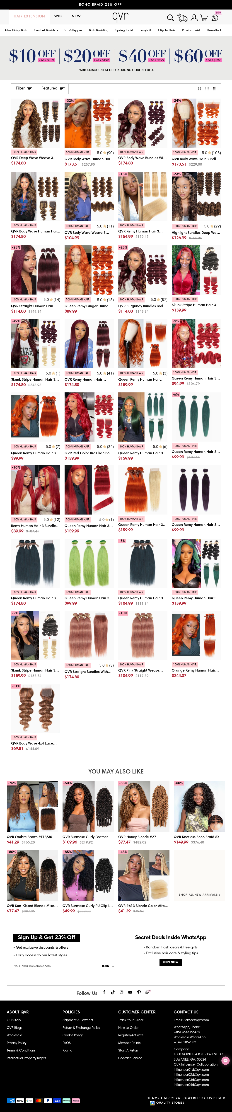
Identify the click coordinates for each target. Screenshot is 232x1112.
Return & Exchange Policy (81, 1028)
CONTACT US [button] (186, 1012)
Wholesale (14, 1035)
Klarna (67, 1050)
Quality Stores (170, 1103)
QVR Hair (161, 1098)
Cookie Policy (72, 1035)
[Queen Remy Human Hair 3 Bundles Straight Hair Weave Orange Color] (35, 417)
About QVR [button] (18, 1012)
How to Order (128, 1028)
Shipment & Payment (78, 1020)
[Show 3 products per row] (207, 89)
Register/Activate (130, 1035)
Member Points (129, 1043)
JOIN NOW (171, 962)
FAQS (67, 1043)
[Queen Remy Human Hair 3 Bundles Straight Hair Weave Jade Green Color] (196, 452)
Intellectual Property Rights (26, 1058)
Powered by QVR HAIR (204, 1098)
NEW (76, 16)
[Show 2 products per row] (199, 89)
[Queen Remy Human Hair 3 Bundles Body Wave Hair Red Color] (196, 379)
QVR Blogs (14, 1028)
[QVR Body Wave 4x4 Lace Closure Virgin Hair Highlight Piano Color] (35, 744)
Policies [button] (71, 1012)
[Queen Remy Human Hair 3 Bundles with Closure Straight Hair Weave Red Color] (89, 490)
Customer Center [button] (137, 1012)
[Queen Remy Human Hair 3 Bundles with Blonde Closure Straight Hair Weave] (142, 490)
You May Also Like (116, 772)
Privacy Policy (16, 1043)
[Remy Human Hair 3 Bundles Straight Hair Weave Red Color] (35, 526)
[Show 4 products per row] (216, 89)
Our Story (14, 1020)
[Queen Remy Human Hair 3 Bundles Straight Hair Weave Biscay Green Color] (89, 563)
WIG (58, 16)
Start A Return (128, 1050)
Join (108, 966)
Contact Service (130, 1058)
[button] (45, 31)
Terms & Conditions (21, 1050)
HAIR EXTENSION (29, 16)
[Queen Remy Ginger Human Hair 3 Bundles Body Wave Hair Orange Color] (89, 270)
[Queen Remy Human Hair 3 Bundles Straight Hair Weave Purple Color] (196, 490)
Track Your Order (130, 1020)
